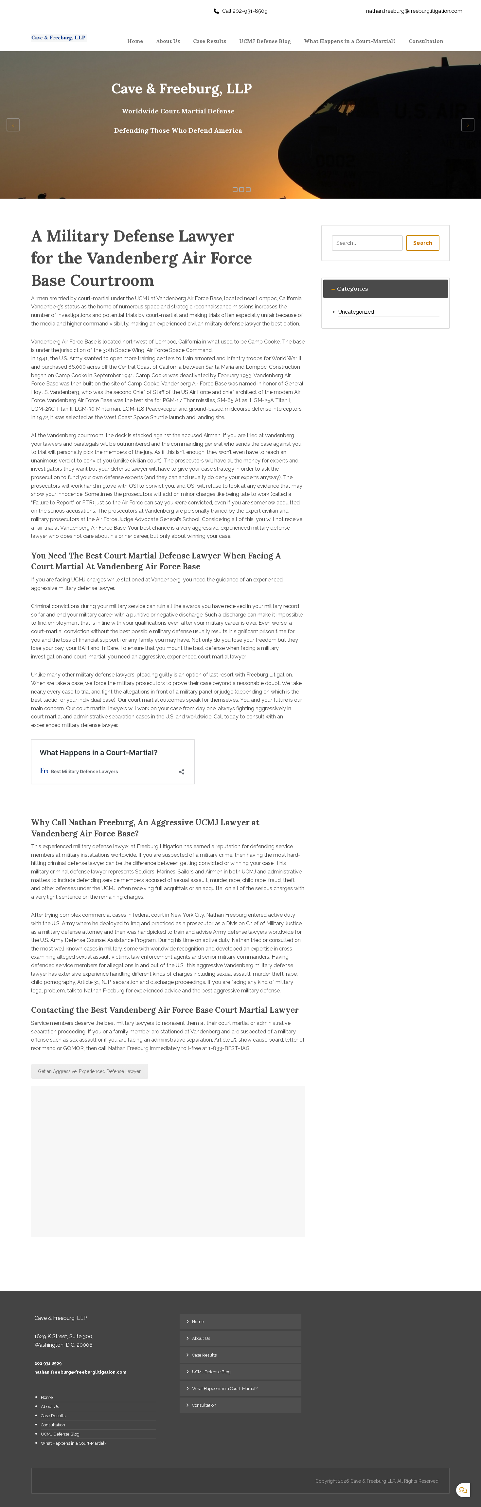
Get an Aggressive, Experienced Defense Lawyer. (89, 1071)
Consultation (53, 1424)
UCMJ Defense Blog (60, 1434)
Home (47, 1397)
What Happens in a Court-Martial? (73, 1443)
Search (422, 243)
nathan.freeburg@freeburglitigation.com (80, 1372)
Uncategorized (356, 312)
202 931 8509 (48, 1363)
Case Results (53, 1415)
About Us (50, 1406)
